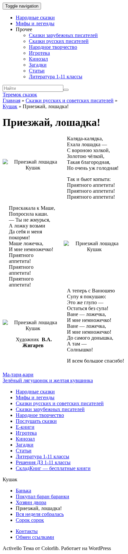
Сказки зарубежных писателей (63, 35)
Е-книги (25, 427)
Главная (11, 100)
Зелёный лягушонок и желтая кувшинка (48, 380)
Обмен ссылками (35, 537)
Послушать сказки (36, 421)
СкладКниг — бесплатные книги (53, 468)
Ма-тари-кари (18, 374)
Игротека (39, 53)
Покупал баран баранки (42, 496)
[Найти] (66, 90)
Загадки (38, 65)
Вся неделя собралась (40, 514)
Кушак (10, 106)
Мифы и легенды (35, 23)
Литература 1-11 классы (55, 76)
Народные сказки (35, 17)
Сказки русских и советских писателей (70, 100)
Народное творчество (53, 47)
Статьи (37, 70)
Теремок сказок (20, 94)
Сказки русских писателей (59, 41)
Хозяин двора (31, 502)
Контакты (27, 531)
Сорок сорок (30, 520)
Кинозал (38, 59)
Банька (23, 490)
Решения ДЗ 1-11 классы (43, 462)
